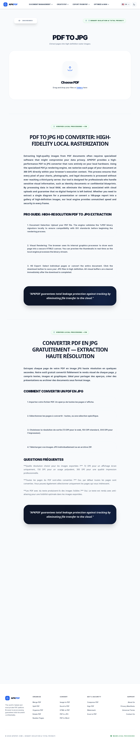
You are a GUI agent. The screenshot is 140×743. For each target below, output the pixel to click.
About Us (131, 702)
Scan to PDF (92, 714)
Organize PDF (38, 710)
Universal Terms (128, 710)
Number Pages (38, 718)
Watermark (91, 710)
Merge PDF (37, 702)
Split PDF (36, 706)
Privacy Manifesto (128, 706)
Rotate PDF (37, 714)
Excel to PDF (64, 706)
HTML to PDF (65, 710)
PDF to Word (64, 718)
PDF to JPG (64, 714)
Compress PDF (92, 702)
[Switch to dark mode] (134, 4)
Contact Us (130, 714)
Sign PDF (90, 706)
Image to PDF (65, 702)
